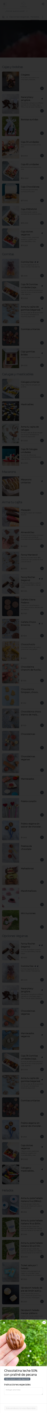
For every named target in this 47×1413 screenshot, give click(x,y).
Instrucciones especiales (17, 1384)
